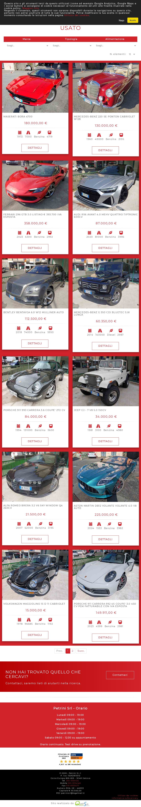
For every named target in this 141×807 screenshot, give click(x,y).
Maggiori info (30, 8)
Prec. (59, 651)
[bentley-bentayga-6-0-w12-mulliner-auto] (35, 283)
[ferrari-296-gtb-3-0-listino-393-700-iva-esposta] (35, 186)
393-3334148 (74, 783)
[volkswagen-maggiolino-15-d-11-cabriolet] (35, 575)
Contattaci (120, 674)
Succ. (81, 651)
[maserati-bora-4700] (35, 88)
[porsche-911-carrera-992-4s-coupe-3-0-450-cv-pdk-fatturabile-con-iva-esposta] (106, 575)
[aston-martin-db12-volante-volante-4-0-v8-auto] (106, 477)
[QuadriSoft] (82, 803)
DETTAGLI (35, 147)
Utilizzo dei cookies (76, 15)
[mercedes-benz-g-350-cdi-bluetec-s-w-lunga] (106, 283)
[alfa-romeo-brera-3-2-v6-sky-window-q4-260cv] (35, 477)
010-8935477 (72, 786)
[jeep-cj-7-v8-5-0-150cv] (106, 381)
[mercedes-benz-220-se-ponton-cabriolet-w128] (106, 88)
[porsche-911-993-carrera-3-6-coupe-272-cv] (35, 381)
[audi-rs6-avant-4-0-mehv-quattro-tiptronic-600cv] (106, 186)
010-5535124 (72, 781)
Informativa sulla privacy (125, 798)
